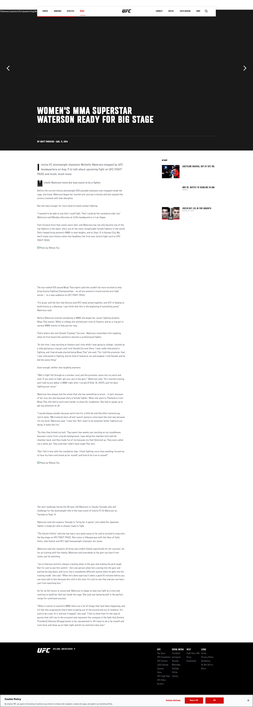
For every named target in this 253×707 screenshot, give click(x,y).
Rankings (57, 11)
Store (159, 672)
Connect (159, 11)
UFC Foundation (164, 657)
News (82, 11)
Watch (171, 11)
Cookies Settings (173, 700)
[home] (126, 11)
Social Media (178, 649)
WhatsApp (176, 665)
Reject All (194, 700)
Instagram (176, 657)
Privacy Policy (207, 657)
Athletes (70, 11)
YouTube (175, 668)
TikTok (175, 672)
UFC (158, 649)
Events (45, 11)
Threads (175, 661)
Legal (203, 649)
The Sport (161, 653)
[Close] (248, 700)
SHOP (198, 11)
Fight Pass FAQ (193, 653)
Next (243, 68)
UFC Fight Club (163, 676)
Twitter (175, 676)
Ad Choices (206, 661)
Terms (203, 653)
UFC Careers (162, 661)
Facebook (176, 653)
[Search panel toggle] (206, 11)
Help (189, 649)
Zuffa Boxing (185, 11)
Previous (9, 68)
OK (214, 700)
